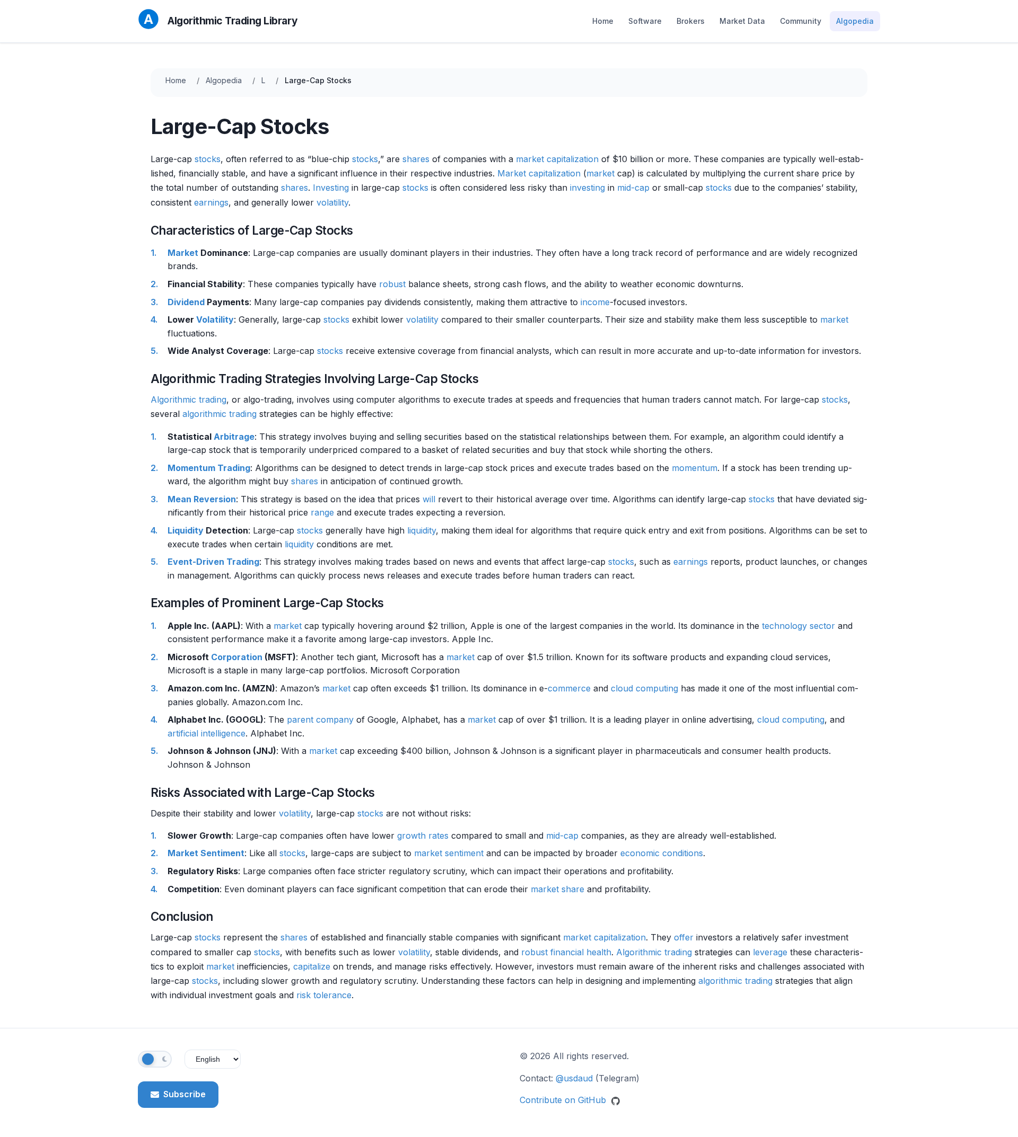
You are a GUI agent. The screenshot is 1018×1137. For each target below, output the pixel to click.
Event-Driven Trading (213, 561)
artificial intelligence (206, 733)
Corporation (236, 657)
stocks (208, 159)
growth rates (423, 835)
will (429, 499)
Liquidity (186, 530)
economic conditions (661, 853)
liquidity (421, 530)
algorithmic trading (219, 413)
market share (557, 889)
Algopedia (855, 20)
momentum (694, 468)
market (600, 173)
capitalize (311, 966)
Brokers (691, 20)
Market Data (742, 20)
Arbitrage (234, 436)
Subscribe (184, 1094)
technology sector (798, 625)
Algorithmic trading (188, 399)
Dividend (186, 302)
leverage (770, 952)
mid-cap (633, 187)
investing (587, 187)
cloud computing (644, 688)
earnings (211, 202)
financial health (580, 952)
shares (415, 159)
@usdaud (574, 1078)
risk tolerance (324, 995)
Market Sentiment (206, 853)
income (595, 302)
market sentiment (449, 853)
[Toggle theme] (155, 1059)
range (322, 512)
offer (684, 937)
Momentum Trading (209, 468)
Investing (331, 187)
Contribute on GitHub (564, 1100)
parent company (320, 719)
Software (645, 20)
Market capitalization (539, 173)
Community (800, 20)
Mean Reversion (202, 499)
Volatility (215, 319)
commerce (569, 688)
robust (392, 284)
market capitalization (557, 159)
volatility (332, 202)
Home (602, 20)
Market (183, 252)
